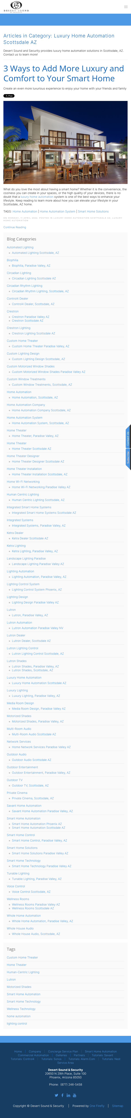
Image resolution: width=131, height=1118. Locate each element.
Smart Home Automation (23, 994)
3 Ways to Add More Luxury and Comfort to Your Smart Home (63, 73)
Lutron (11, 979)
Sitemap (117, 1106)
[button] (126, 7)
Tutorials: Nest (111, 1059)
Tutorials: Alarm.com (81, 1059)
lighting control (17, 1023)
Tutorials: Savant (102, 1055)
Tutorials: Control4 (22, 1059)
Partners (79, 1055)
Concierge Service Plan (63, 1051)
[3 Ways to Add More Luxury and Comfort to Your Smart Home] (65, 142)
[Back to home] (16, 7)
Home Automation (25, 211)
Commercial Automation (33, 1055)
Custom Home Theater (22, 957)
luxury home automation (37, 196)
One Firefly (97, 1106)
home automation (19, 1016)
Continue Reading (14, 227)
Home (18, 1051)
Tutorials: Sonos (51, 1059)
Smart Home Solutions (93, 211)
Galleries (61, 1055)
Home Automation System (57, 211)
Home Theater (16, 965)
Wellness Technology (21, 1009)
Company (35, 1051)
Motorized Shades (19, 987)
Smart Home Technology (24, 1001)
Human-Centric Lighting (23, 972)
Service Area (65, 1062)
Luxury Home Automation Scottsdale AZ (82, 218)
